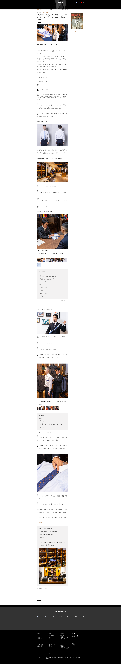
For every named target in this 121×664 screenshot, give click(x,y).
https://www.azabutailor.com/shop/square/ (46, 539)
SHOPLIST (73, 644)
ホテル (50, 637)
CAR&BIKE (62, 633)
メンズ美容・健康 (51, 635)
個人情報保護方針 (60, 657)
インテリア (50, 643)
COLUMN (73, 633)
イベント (38, 643)
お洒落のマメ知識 (39, 646)
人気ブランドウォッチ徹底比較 (64, 647)
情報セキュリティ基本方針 (52, 657)
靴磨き (38, 647)
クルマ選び (62, 636)
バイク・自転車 (62, 638)
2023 (73, 643)
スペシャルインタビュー (75, 635)
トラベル (50, 636)
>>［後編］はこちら (40, 522)
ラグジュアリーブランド (40, 644)
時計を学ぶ (62, 645)
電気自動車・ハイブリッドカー (64, 637)
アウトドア (50, 646)
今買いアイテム (39, 636)
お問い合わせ (78, 657)
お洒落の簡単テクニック (40, 638)
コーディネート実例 (39, 635)
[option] (52, 235)
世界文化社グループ (47, 658)
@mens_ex (60, 613)
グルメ (50, 638)
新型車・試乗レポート (63, 635)
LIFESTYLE (50, 633)
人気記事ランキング (75, 636)
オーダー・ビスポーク (46, 9)
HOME (38, 9)
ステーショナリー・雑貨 (52, 644)
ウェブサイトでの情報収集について (70, 657)
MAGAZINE (74, 639)
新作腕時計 (62, 646)
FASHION (41, 9)
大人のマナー (50, 647)
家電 (49, 645)
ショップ (50, 653)
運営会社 (46, 657)
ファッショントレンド (40, 637)
